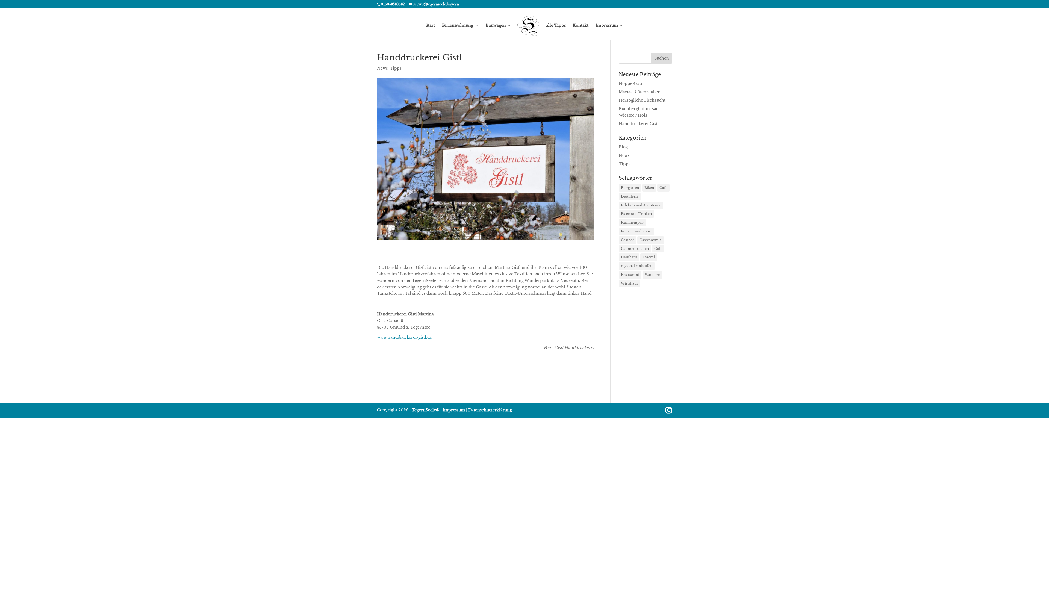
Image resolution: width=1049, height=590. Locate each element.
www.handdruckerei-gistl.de (404, 337)
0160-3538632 (393, 4)
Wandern (652, 275)
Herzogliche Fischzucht (642, 100)
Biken (649, 188)
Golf (658, 249)
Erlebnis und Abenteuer (641, 205)
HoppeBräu (630, 83)
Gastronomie (651, 240)
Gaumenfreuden (635, 249)
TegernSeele (425, 410)
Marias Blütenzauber (639, 91)
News (382, 68)
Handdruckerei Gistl (639, 123)
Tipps (395, 68)
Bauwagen (496, 25)
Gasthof (627, 240)
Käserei (649, 257)
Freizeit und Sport (636, 231)
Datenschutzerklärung (490, 410)
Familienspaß (632, 222)
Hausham (629, 257)
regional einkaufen (636, 266)
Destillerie (629, 196)
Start (430, 25)
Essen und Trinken (636, 214)
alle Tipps (556, 25)
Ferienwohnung (457, 25)
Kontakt (580, 25)
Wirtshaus (629, 283)
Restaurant (630, 275)
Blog (623, 146)
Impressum (607, 25)
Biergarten (630, 188)
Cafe (663, 188)
